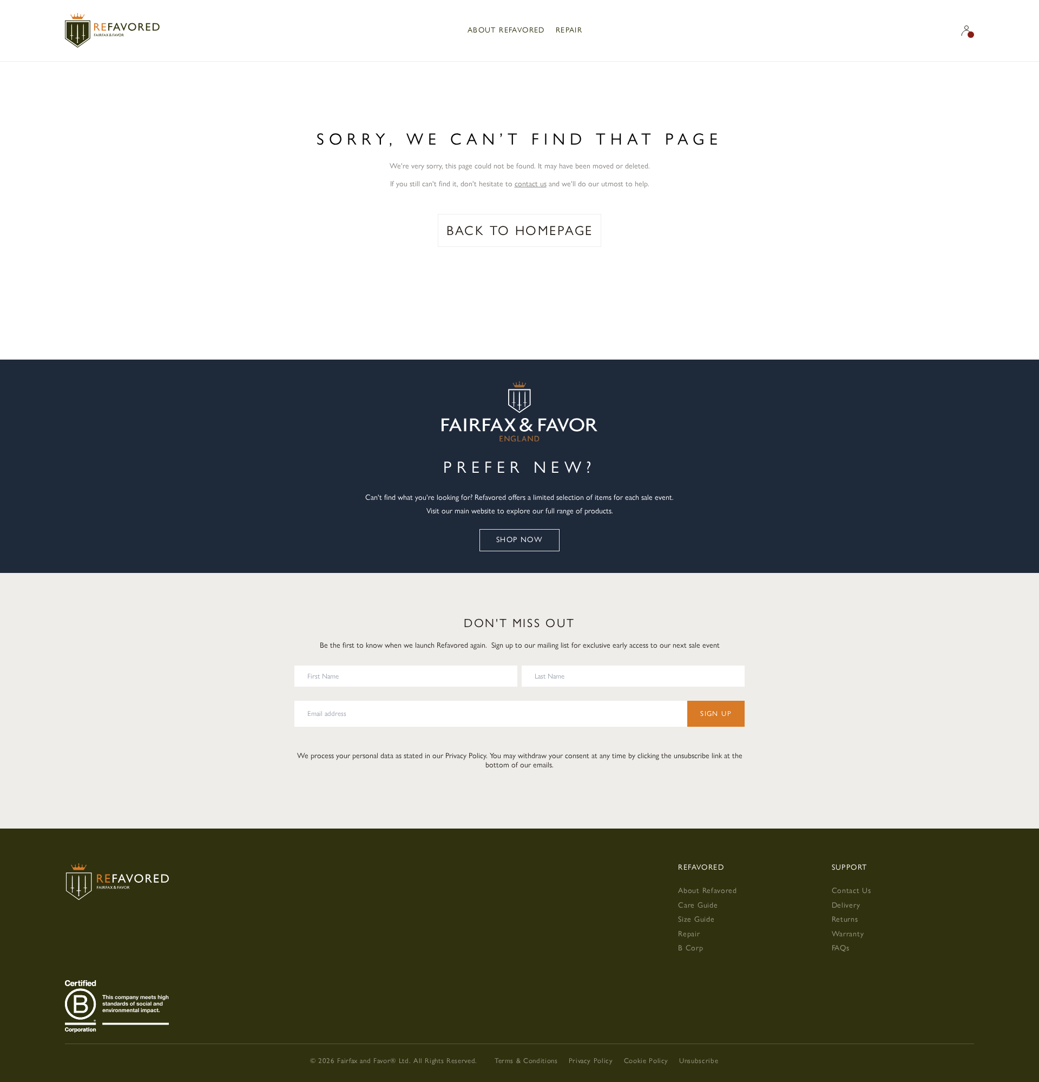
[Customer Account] (966, 30)
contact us (531, 183)
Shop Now (519, 539)
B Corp (690, 948)
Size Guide (696, 919)
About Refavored (506, 30)
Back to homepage (519, 230)
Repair (569, 30)
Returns (845, 919)
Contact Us (851, 890)
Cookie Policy (646, 1061)
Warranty (848, 933)
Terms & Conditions (526, 1061)
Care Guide (698, 905)
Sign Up (716, 713)
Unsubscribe (698, 1061)
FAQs (841, 948)
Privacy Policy (465, 755)
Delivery (846, 905)
